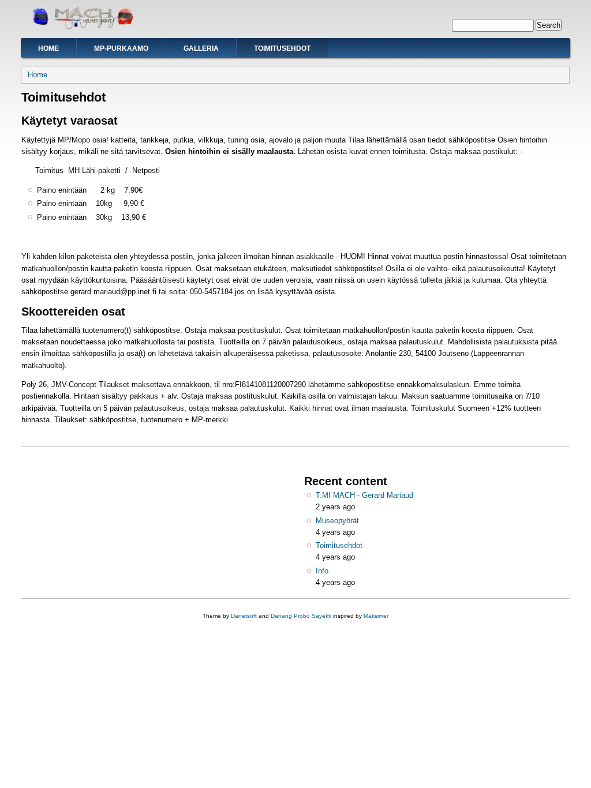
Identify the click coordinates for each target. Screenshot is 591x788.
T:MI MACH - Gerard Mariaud (364, 495)
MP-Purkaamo (121, 48)
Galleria (201, 48)
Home (48, 48)
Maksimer (376, 616)
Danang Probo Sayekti (301, 616)
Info (322, 570)
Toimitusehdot (282, 48)
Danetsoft (244, 616)
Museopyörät (337, 520)
